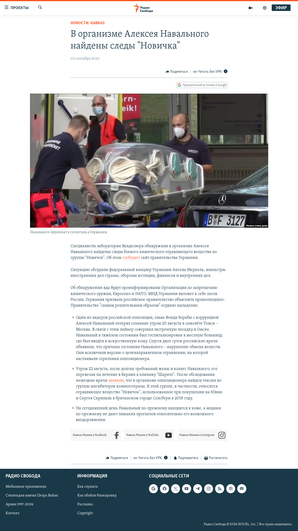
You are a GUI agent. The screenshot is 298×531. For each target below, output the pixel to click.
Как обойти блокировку (97, 495)
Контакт (12, 513)
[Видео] (251, 7)
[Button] (177, 72)
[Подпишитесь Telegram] (197, 488)
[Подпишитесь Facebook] (164, 488)
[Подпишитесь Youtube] (186, 488)
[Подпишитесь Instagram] (208, 488)
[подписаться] (241, 488)
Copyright (85, 513)
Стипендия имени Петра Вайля (32, 495)
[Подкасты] (230, 488)
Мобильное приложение (26, 487)
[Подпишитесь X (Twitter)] (175, 488)
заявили (116, 381)
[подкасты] (265, 7)
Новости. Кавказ (88, 23)
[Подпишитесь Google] (153, 488)
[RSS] (219, 488)
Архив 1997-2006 (19, 504)
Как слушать (87, 487)
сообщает (131, 258)
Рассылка (85, 504)
